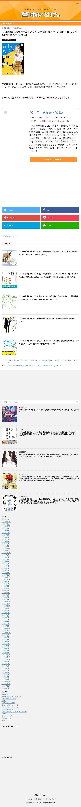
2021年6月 (6, 562)
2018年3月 (6, 648)
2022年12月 (6, 522)
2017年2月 (6, 677)
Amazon (5, 694)
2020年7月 (6, 586)
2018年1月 (6, 653)
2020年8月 (6, 584)
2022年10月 (6, 526)
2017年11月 (6, 657)
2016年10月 (6, 686)
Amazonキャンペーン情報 (11, 696)
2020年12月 (6, 575)
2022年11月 (6, 524)
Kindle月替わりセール (10, 707)
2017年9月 (6, 661)
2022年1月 (6, 546)
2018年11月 (6, 630)
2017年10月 (6, 659)
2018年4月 (6, 646)
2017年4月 (6, 673)
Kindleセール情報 (8, 703)
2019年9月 (6, 608)
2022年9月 (6, 528)
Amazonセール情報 (9, 699)
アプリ (4, 714)
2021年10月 (6, 553)
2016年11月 (6, 684)
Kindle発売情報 (7, 709)
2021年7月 (6, 559)
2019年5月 (6, 617)
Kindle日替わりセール (10, 236)
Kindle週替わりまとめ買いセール (14, 712)
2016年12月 (6, 681)
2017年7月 (6, 666)
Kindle (4, 701)
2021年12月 (6, 548)
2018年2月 (6, 650)
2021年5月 (6, 564)
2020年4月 (6, 593)
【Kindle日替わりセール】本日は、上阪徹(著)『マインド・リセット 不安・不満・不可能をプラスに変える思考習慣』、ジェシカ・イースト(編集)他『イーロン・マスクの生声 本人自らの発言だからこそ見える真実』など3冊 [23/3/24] (49, 501)
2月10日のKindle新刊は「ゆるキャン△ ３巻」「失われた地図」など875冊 (34, 366)
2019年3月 (6, 622)
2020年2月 (6, 597)
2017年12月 (6, 655)
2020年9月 (6, 582)
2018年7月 (6, 639)
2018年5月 (6, 644)
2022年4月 (6, 539)
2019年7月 (6, 613)
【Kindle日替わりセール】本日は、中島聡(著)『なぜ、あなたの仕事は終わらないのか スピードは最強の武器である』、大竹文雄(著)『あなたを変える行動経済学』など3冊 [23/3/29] (48, 434)
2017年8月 (6, 664)
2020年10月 (6, 579)
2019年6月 (6, 615)
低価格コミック (7, 718)
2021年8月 (6, 557)
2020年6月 (6, 588)
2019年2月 (6, 624)
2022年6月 (6, 535)
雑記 (3, 720)
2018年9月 (6, 635)
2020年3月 (6, 595)
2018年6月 (6, 641)
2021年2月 (6, 570)
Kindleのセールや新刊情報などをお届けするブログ (40, 799)
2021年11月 (6, 550)
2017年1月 (6, 679)
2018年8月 (6, 637)
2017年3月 (6, 675)
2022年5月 (6, 537)
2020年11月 (6, 577)
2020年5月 (6, 590)
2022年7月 (6, 533)
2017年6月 (6, 668)
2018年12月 (6, 628)
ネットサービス (7, 716)
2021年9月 (6, 555)
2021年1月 (6, 573)
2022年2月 (6, 544)
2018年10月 (6, 633)
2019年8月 (6, 610)
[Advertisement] (23, 188)
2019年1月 (6, 626)
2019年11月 (6, 604)
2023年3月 (6, 519)
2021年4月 (6, 566)
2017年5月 (6, 670)
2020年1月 (6, 599)
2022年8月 (6, 530)
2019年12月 (6, 602)
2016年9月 (6, 688)
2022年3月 (6, 542)
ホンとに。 (40, 794)
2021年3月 (6, 568)
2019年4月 (6, 619)
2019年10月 (6, 606)
